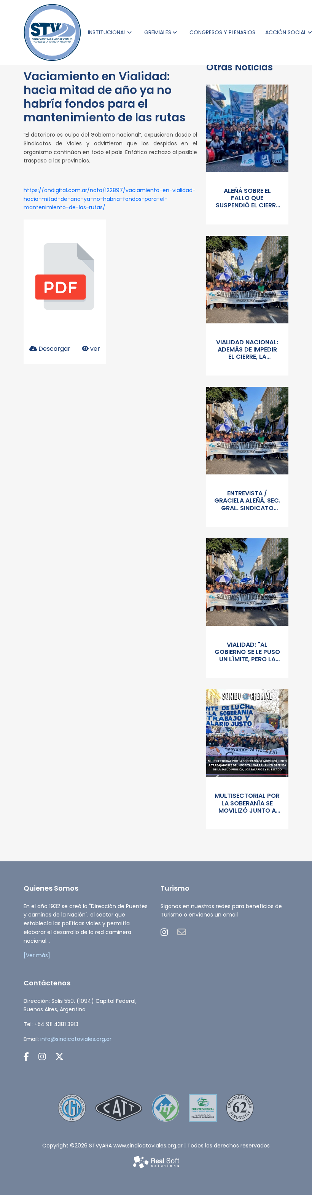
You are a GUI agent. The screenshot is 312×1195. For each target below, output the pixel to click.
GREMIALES (157, 32)
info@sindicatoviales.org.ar (75, 1039)
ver (94, 348)
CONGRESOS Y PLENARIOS (222, 32)
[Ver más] (37, 955)
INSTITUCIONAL (107, 32)
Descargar (53, 348)
